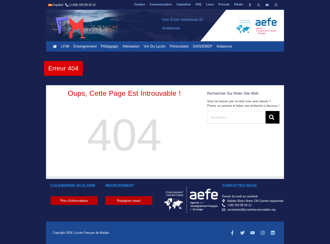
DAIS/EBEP (202, 46)
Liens (210, 4)
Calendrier (183, 4)
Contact (139, 4)
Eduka (238, 4)
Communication (161, 4)
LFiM (65, 46)
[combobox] (236, 117)
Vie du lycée (154, 46)
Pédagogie (109, 46)
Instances (224, 46)
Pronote (223, 4)
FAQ (198, 4)
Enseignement (85, 46)
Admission (131, 46)
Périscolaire (179, 46)
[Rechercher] (272, 117)
